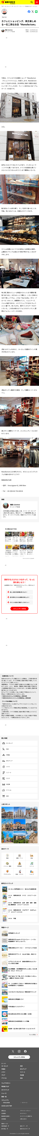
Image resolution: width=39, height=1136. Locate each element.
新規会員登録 (6, 1102)
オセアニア (9, 761)
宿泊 (32, 858)
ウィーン (22, 6)
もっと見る (32, 1034)
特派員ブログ (28, 6)
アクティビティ (7, 874)
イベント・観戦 (7, 866)
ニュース (3, 1093)
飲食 (7, 858)
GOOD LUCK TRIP (6, 1106)
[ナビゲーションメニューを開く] (37, 2)
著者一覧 (4, 1097)
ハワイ (8, 766)
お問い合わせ (23, 1119)
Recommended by (26, 558)
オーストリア (15, 6)
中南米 (8, 755)
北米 (7, 749)
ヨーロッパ (7, 6)
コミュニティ (5, 1100)
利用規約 (3, 1113)
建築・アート (19, 858)
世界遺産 (19, 866)
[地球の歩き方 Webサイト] (8, 2)
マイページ (24, 1102)
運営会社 (3, 1110)
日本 (7, 796)
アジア (8, 778)
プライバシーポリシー (25, 1110)
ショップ (31, 874)
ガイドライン (23, 1113)
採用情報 (3, 1119)
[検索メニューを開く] (31, 2)
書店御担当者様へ (5, 1116)
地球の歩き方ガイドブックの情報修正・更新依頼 (17, 698)
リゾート (8, 772)
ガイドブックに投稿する (26, 1116)
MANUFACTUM (6, 480)
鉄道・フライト (19, 874)
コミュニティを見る (19, 609)
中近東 (8, 784)
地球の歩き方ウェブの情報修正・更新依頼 (15, 696)
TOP (2, 6)
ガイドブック (5, 1090)
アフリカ (8, 790)
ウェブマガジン (5, 1083)
